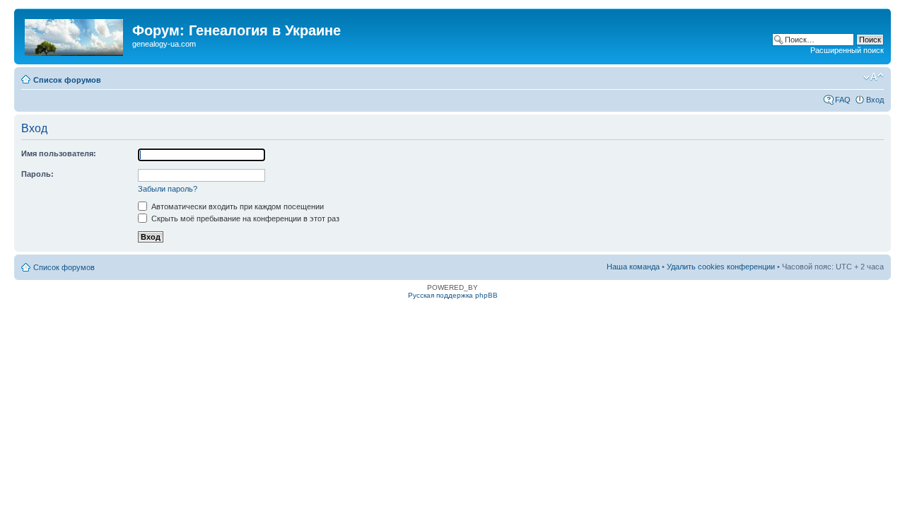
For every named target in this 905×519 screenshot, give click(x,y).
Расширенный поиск (847, 50)
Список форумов (67, 80)
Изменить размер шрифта (873, 77)
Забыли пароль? (167, 189)
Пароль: (37, 174)
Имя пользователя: (58, 153)
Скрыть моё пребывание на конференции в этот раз (244, 218)
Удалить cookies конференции (721, 266)
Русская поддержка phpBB (453, 295)
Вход (875, 99)
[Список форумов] (75, 34)
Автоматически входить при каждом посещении (236, 206)
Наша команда (633, 266)
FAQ (843, 99)
